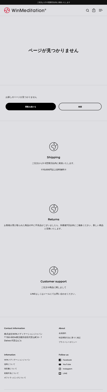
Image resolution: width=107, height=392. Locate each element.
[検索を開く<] (87, 10)
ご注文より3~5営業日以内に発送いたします (53, 2)
